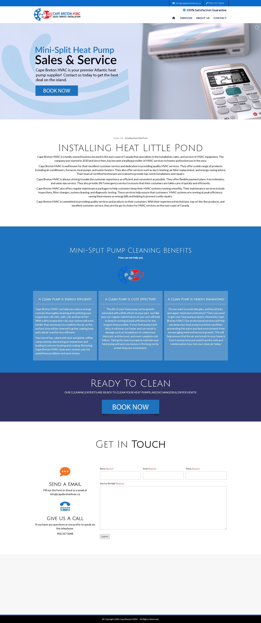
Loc (121, 138)
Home (116, 138)
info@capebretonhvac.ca (188, 3)
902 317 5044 (216, 3)
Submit (104, 536)
